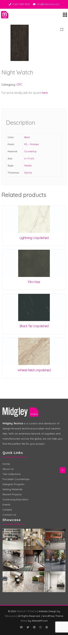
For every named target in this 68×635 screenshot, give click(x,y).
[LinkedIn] (34, 627)
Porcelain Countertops (16, 479)
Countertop (30, 151)
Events (6, 504)
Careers (7, 509)
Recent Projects (12, 494)
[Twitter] (28, 627)
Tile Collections (12, 474)
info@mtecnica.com (48, 4)
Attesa (23, 620)
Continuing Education (15, 499)
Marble (28, 165)
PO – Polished (31, 144)
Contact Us (9, 514)
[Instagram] (40, 627)
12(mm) (28, 172)
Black (27, 137)
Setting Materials (12, 489)
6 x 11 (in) (29, 158)
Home (6, 463)
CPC (19, 84)
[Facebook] (21, 627)
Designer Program (13, 484)
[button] (62, 29)
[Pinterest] (46, 627)
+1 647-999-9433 (21, 4)
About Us (8, 469)
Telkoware (10, 615)
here (45, 93)
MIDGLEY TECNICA (27, 611)
